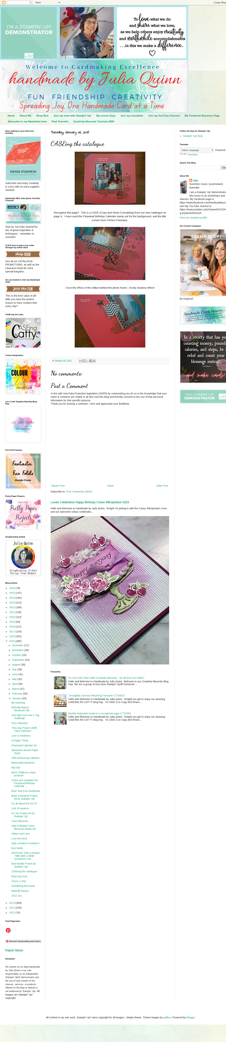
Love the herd (19, 838)
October (17, 655)
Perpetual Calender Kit (24, 745)
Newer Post (58, 485)
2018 (12, 626)
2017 (12, 631)
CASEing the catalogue (24, 871)
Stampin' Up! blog (193, 136)
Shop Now (42, 115)
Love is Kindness (21, 735)
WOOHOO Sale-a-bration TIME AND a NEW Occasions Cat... (25, 855)
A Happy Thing (19, 740)
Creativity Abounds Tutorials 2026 (93, 121)
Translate (192, 154)
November (18, 650)
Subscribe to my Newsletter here (27, 121)
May (14, 679)
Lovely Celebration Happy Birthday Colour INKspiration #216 (90, 502)
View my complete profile (193, 217)
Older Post (162, 485)
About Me (25, 115)
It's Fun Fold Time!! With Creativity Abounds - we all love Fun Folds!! (106, 677)
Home (11, 115)
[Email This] (80, 361)
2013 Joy (16, 895)
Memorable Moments (23, 762)
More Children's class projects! (23, 774)
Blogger (190, 1017)
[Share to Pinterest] (94, 361)
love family (17, 848)
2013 (12, 907)
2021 (12, 612)
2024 (12, 597)
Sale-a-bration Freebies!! (25, 843)
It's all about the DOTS (24, 803)
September (18, 659)
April (15, 683)
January (17, 698)
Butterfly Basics (20, 890)
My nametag (18, 702)
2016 (12, 636)
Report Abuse (14, 950)
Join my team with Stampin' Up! (72, 115)
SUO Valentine (19, 723)
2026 (12, 588)
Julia (195, 180)
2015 (12, 641)
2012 (12, 912)
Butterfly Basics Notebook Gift (20, 709)
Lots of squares (20, 808)
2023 (12, 602)
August (16, 664)
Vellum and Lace (20, 833)
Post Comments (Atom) (79, 491)
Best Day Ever (19, 876)
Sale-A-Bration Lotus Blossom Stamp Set (23, 827)
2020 (12, 617)
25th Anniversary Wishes (25, 758)
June (15, 674)
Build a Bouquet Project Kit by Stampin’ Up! (24, 797)
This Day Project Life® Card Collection (24, 729)
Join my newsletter (131, 115)
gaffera (167, 1017)
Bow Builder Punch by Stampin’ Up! (23, 865)
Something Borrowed (23, 886)
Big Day (15, 767)
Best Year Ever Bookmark (25, 791)
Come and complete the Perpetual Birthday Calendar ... (24, 783)
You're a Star (18, 881)
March (16, 688)
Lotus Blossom (19, 821)
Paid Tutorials (60, 121)
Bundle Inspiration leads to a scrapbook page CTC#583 (99, 713)
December (18, 645)
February (17, 693)
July (14, 669)
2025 (12, 592)
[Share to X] (87, 361)
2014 (12, 902)
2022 (12, 607)
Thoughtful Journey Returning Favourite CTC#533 (96, 695)
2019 (12, 621)
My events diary (105, 115)
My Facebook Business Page (202, 115)
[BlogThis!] (84, 361)
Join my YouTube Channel (164, 115)
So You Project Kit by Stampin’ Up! (23, 815)
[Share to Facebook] (91, 361)
